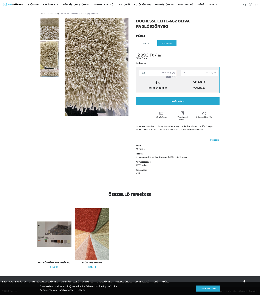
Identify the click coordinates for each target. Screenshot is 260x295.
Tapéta (213, 4)
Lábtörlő (124, 4)
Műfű (201, 4)
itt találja (79, 290)
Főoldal (43, 13)
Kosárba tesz (178, 101)
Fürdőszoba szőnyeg (76, 4)
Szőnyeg (33, 4)
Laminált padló (103, 4)
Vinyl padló (185, 4)
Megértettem (208, 288)
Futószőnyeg (142, 4)
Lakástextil (51, 4)
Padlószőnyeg (164, 4)
